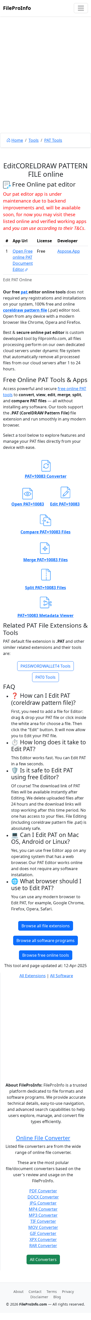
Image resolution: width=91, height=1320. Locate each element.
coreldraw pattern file (25, 310)
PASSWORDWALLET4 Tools (45, 666)
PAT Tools (53, 140)
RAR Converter (43, 1245)
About (18, 1291)
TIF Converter (43, 1221)
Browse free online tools (45, 955)
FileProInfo (17, 8)
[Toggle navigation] (81, 8)
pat (25, 292)
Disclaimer (39, 1296)
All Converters (43, 1259)
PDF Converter (43, 1191)
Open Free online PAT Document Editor (23, 260)
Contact (35, 1291)
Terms (52, 1291)
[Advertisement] (45, 86)
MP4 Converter (43, 1209)
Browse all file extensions (45, 926)
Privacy (68, 1291)
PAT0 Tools (45, 677)
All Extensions (32, 975)
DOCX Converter (43, 1197)
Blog (57, 1296)
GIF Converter (43, 1233)
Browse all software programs (45, 940)
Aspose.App (68, 251)
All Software (61, 975)
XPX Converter (43, 1239)
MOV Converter (43, 1227)
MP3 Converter (43, 1215)
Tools (34, 140)
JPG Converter (43, 1203)
